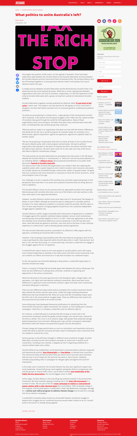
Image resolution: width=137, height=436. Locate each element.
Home (17, 10)
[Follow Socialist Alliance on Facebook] (104, 21)
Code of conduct (20, 430)
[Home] (20, 2)
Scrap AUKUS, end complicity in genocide (105, 161)
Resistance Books (102, 428)
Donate (109, 3)
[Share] (17, 90)
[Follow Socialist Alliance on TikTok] (114, 21)
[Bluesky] (17, 82)
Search (105, 91)
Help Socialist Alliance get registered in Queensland (109, 197)
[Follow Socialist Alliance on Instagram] (109, 21)
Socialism (25, 411)
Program (18, 426)
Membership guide (21, 424)
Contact (45, 428)
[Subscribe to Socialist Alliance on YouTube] (99, 21)
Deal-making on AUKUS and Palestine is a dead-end (106, 155)
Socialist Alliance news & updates (32, 10)
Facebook (73, 422)
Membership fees (48, 424)
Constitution (19, 428)
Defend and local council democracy (109, 207)
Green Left (100, 426)
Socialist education (103, 424)
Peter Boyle (19, 20)
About (17, 422)
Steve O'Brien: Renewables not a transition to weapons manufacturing (108, 213)
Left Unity (32, 411)
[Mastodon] (17, 75)
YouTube (72, 428)
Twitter (72, 424)
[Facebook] (17, 78)
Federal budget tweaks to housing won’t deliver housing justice (105, 183)
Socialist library (102, 422)
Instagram (73, 426)
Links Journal (101, 430)
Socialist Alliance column (103, 149)
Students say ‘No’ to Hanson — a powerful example (105, 104)
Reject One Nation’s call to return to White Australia (105, 121)
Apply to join (47, 422)
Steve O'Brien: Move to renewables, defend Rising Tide (109, 202)
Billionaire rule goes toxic (104, 168)
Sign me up (104, 81)
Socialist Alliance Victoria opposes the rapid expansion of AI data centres (106, 113)
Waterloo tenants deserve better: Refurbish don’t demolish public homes (106, 139)
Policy (83, 3)
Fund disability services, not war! (108, 192)
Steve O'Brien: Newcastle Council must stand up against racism (108, 220)
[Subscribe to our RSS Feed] (120, 21)
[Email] (17, 86)
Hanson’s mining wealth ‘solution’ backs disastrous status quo (105, 175)
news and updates (107, 99)
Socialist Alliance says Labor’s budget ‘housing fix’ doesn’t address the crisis (105, 130)
